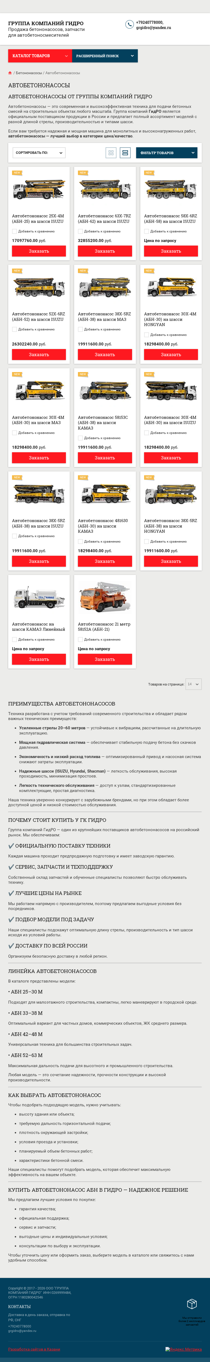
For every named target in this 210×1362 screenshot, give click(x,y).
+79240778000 (19, 1326)
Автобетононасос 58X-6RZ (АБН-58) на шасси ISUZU (170, 218)
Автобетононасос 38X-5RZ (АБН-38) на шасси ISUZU (38, 523)
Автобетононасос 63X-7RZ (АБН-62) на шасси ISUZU (104, 218)
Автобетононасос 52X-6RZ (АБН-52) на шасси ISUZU (38, 316)
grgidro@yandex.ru (153, 27)
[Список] (125, 152)
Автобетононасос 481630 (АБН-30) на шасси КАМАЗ (103, 526)
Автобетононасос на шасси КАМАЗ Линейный (38, 626)
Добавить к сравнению (36, 231)
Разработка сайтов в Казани (34, 1349)
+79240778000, (149, 22)
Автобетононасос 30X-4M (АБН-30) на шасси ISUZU (170, 419)
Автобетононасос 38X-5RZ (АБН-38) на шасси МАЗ (104, 316)
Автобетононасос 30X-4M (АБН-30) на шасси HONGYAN (170, 319)
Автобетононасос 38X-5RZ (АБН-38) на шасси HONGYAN (170, 526)
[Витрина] (111, 152)
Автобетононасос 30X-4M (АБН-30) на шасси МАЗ (38, 419)
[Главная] (10, 73)
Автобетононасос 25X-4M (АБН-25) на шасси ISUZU (38, 218)
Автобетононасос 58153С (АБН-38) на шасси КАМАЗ (103, 422)
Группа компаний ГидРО (45, 23)
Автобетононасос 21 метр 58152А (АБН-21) (104, 626)
